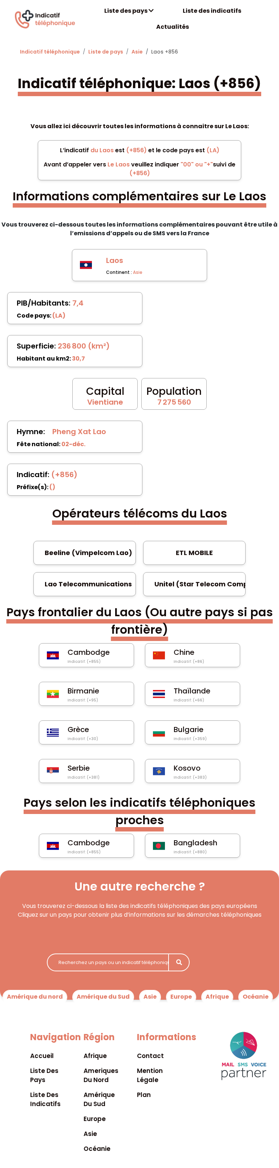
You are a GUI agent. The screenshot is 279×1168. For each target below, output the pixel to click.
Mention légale (150, 1075)
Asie (137, 51)
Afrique (217, 996)
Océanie (255, 996)
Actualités (172, 27)
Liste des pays (126, 11)
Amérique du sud (99, 1099)
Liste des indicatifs (212, 11)
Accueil (42, 1055)
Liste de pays (105, 51)
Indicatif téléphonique (50, 51)
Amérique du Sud (103, 996)
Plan (144, 1094)
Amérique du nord (35, 996)
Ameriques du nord (101, 1075)
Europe (181, 996)
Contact (150, 1055)
